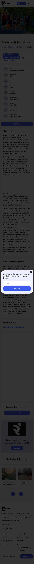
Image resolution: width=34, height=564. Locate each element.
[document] (17, 282)
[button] (31, 272)
